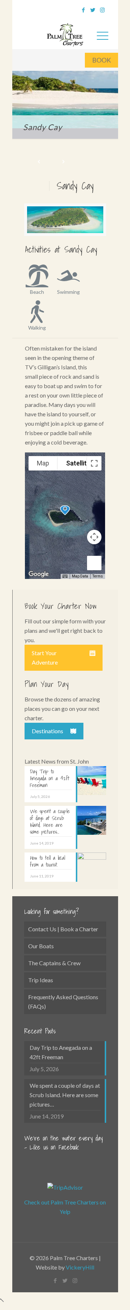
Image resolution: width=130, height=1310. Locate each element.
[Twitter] (93, 10)
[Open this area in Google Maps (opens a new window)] (39, 574)
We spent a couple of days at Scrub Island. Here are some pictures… (65, 1095)
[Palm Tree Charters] (65, 34)
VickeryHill (80, 1267)
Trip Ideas (40, 979)
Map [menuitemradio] (43, 463)
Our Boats (41, 945)
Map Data (80, 576)
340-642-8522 (52, 8)
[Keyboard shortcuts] (65, 576)
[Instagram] (102, 10)
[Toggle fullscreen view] (94, 463)
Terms (97, 576)
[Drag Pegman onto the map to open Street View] (94, 563)
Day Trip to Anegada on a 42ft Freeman (61, 1052)
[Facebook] (83, 10)
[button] (65, 510)
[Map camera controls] (94, 537)
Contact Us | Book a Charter (63, 928)
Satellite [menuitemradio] (78, 463)
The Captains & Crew (54, 962)
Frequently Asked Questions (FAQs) (63, 1001)
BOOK (101, 60)
